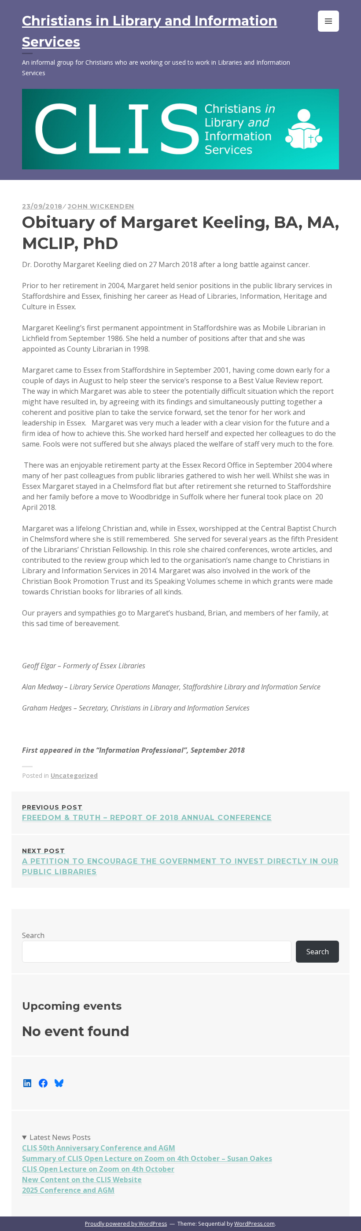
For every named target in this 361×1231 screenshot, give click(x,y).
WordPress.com (254, 1223)
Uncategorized (74, 775)
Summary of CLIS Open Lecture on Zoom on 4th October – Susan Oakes (147, 1158)
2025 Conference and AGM (68, 1190)
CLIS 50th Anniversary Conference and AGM (98, 1148)
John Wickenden (101, 206)
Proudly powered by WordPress (126, 1223)
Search (33, 935)
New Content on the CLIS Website (82, 1179)
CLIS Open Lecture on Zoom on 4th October (98, 1169)
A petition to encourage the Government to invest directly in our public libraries (180, 861)
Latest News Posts (60, 1137)
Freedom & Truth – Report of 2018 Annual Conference (147, 812)
